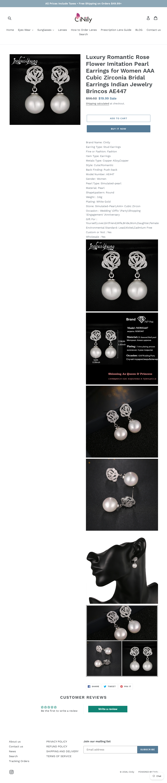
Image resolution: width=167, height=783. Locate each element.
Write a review (107, 709)
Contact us (16, 746)
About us (15, 741)
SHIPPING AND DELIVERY (62, 751)
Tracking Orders (19, 761)
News (12, 751)
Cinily (131, 772)
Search (13, 756)
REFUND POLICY (56, 746)
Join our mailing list (97, 741)
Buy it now (118, 128)
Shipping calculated (97, 103)
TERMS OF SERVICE (58, 756)
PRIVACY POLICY (56, 741)
